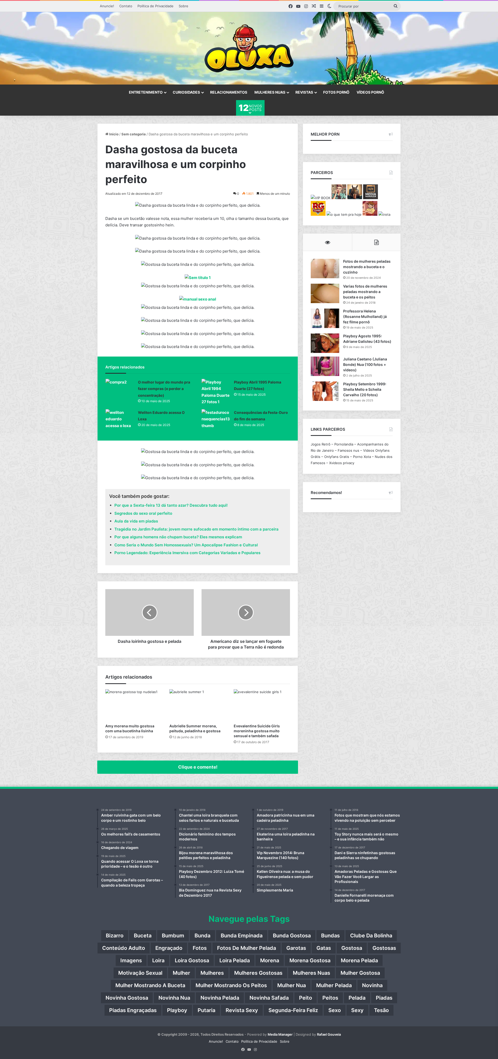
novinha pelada (219, 998)
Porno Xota (362, 457)
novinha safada (269, 998)
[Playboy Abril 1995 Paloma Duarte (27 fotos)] (216, 392)
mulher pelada (334, 985)
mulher (181, 973)
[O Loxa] (249, 48)
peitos (330, 998)
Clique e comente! (197, 767)
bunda (202, 935)
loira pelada (234, 960)
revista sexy (242, 1010)
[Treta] (384, 214)
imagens (131, 960)
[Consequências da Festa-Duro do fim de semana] (216, 419)
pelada (357, 998)
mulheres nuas (311, 973)
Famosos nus (348, 450)
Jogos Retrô (320, 444)
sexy (357, 1010)
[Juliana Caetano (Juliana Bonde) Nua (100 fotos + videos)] (325, 366)
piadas (384, 998)
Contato (125, 6)
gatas (323, 948)
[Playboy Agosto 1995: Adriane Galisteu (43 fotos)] (325, 343)
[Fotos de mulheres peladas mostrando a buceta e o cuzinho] (325, 268)
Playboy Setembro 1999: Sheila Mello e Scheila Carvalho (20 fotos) (364, 389)
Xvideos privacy (341, 463)
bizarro (114, 935)
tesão (381, 1010)
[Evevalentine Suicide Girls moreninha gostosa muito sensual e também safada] (262, 705)
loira (158, 960)
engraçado (168, 948)
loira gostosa (192, 960)
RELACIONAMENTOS (228, 92)
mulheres (212, 973)
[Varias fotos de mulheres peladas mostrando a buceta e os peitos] (325, 293)
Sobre (183, 6)
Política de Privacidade (155, 6)
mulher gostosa (360, 973)
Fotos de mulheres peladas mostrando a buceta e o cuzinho (367, 266)
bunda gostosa (292, 935)
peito (305, 998)
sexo (334, 1010)
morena (269, 960)
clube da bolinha (371, 935)
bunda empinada (241, 935)
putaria (206, 1010)
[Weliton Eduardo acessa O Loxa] (120, 419)
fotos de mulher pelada (246, 948)
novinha (372, 985)
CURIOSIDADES (186, 92)
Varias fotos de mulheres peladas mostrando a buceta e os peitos (365, 291)
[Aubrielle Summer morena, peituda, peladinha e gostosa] (197, 705)
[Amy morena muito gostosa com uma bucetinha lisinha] (133, 705)
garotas (296, 948)
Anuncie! (107, 6)
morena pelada (359, 960)
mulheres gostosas (258, 973)
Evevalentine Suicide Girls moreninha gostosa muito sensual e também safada (257, 731)
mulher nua (291, 985)
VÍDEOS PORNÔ (370, 92)
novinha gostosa (127, 998)
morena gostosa (309, 960)
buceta (142, 935)
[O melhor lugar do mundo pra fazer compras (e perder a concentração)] (120, 388)
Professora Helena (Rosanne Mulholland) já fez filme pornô (365, 316)
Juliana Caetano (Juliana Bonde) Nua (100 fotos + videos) (365, 364)
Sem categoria (133, 134)
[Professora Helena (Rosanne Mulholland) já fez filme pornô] (325, 318)
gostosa (351, 948)
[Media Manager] (370, 198)
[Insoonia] (354, 198)
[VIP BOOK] (320, 198)
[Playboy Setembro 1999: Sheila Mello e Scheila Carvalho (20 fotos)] (325, 391)
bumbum (173, 935)
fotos (200, 948)
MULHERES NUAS (269, 92)
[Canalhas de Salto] (338, 198)
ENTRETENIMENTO (146, 92)
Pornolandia (343, 444)
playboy (177, 1010)
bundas (330, 935)
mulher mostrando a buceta (150, 985)
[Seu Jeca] (370, 214)
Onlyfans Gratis (336, 457)
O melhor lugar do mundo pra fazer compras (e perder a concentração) (164, 389)
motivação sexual (140, 973)
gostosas (384, 948)
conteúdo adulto (123, 948)
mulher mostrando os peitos (231, 985)
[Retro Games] (318, 214)
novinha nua (174, 998)
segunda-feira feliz (293, 1010)
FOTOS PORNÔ (336, 92)
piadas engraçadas (133, 1010)
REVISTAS (304, 92)
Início (113, 134)
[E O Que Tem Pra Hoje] (344, 214)
